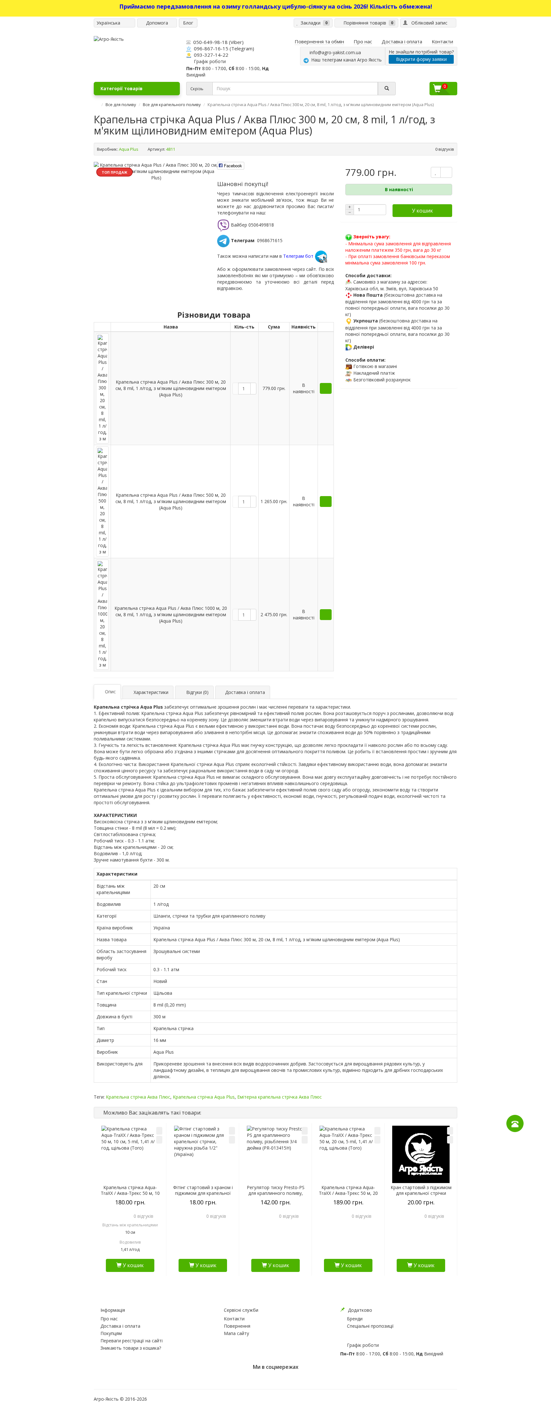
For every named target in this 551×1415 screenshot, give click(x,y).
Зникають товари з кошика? (130, 1348)
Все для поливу (121, 104)
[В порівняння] (159, 1140)
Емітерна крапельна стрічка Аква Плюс (279, 1097)
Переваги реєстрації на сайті (131, 1341)
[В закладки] (159, 1131)
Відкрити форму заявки (421, 59)
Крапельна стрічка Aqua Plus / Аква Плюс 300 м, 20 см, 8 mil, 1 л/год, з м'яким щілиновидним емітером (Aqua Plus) (170, 388)
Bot (242, 275)
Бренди (355, 1319)
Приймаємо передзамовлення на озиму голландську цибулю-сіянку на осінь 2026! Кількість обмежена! (275, 6)
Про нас (109, 1319)
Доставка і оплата (120, 1326)
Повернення (237, 1326)
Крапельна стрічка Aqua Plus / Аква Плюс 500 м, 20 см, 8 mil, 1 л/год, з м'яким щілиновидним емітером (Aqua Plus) (170, 501)
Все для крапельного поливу (172, 104)
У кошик (422, 210)
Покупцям (111, 1333)
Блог (188, 23)
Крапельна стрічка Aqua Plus (204, 1097)
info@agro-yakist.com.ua (334, 52)
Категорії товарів (121, 88)
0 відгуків (444, 149)
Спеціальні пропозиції (370, 1326)
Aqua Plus (128, 149)
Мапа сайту (236, 1333)
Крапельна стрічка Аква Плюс (138, 1097)
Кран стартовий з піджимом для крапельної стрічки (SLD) (421, 1193)
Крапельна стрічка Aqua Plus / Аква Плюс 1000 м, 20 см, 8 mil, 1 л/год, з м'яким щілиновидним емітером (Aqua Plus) (170, 614)
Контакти (234, 1319)
